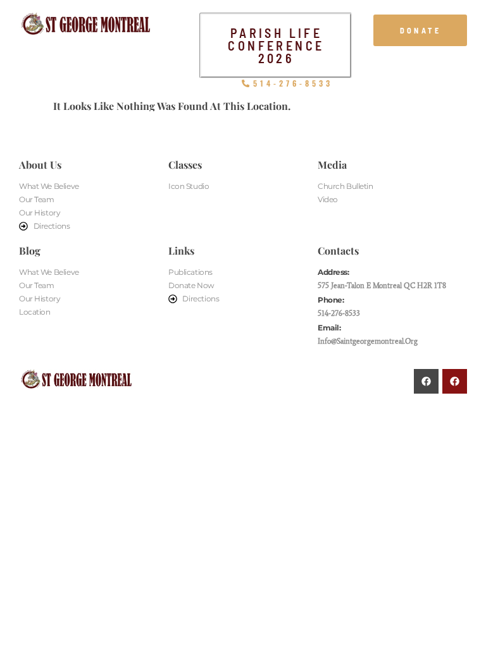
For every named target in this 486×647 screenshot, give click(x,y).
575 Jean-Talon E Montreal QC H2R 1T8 (382, 285)
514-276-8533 (339, 313)
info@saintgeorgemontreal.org (368, 341)
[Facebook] (426, 381)
